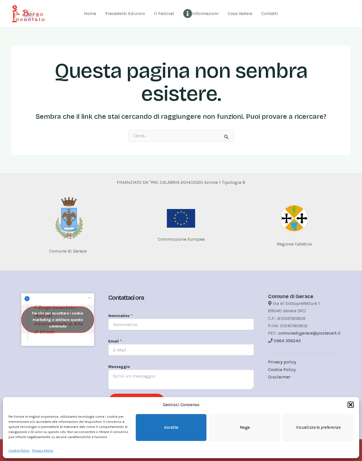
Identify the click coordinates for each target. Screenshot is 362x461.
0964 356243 (287, 340)
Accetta (171, 427)
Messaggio (119, 366)
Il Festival (164, 13)
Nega (245, 427)
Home (90, 13)
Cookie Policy (18, 451)
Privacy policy (282, 362)
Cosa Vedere (240, 13)
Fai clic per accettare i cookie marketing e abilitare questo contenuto (57, 320)
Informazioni (205, 13)
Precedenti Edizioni (125, 13)
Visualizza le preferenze (318, 427)
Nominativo (120, 315)
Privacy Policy (42, 451)
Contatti (269, 13)
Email (115, 341)
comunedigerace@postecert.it (309, 333)
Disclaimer (279, 377)
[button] (351, 405)
